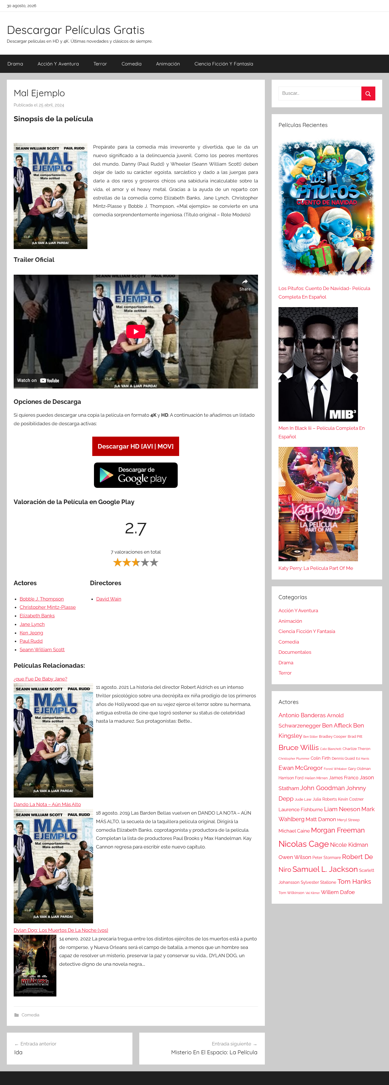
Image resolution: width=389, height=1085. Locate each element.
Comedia (132, 64)
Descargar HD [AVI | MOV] (136, 446)
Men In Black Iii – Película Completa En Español (322, 432)
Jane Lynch (32, 624)
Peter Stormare (326, 857)
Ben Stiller (310, 737)
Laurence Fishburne (301, 809)
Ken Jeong (31, 633)
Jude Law (303, 799)
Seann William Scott (42, 649)
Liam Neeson (342, 809)
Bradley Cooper (333, 736)
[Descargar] (136, 487)
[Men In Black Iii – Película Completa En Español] (318, 365)
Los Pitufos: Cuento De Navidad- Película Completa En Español (324, 292)
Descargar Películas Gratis (76, 29)
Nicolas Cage (304, 844)
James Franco (344, 777)
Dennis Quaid (343, 758)
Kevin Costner (351, 799)
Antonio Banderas (302, 715)
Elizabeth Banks (37, 615)
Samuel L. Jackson (325, 869)
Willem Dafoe (338, 892)
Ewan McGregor (301, 767)
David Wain (108, 599)
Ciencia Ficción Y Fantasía (224, 64)
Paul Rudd (31, 641)
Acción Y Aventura (58, 64)
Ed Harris (362, 758)
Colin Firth (321, 758)
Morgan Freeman (338, 830)
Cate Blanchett (330, 749)
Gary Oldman (359, 769)
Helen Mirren (316, 778)
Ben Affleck (337, 725)
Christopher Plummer (294, 759)
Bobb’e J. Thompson (42, 599)
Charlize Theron (356, 749)
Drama (15, 64)
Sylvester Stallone (318, 882)
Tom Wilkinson (291, 893)
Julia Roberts (325, 799)
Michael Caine (294, 831)
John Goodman (322, 788)
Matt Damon (321, 819)
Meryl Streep (348, 820)
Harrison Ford (291, 778)
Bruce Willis (299, 747)
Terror (100, 64)
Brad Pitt (355, 736)
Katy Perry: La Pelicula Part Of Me (316, 568)
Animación (168, 64)
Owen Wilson (295, 857)
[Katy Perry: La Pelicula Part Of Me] (318, 505)
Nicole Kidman (349, 844)
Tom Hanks (354, 881)
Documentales (295, 652)
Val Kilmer (313, 893)
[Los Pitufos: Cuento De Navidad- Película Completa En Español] (327, 210)
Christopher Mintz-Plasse (48, 607)
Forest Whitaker (335, 768)
